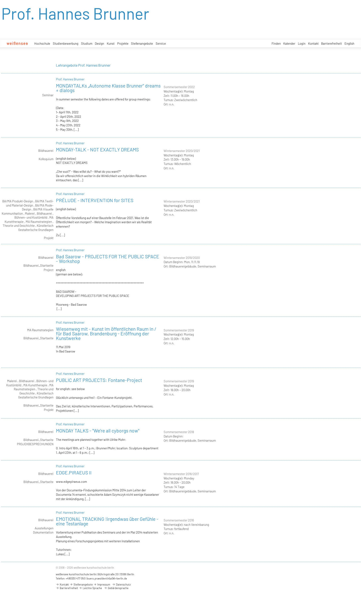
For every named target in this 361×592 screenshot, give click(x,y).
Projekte (122, 43)
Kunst (110, 43)
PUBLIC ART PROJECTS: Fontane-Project (99, 380)
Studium (86, 43)
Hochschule (42, 43)
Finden (276, 43)
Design (99, 43)
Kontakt (313, 43)
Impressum (103, 584)
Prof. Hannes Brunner (70, 79)
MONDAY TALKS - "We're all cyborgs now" (97, 431)
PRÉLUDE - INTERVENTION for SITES (94, 200)
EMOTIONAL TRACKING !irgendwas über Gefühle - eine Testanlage (107, 521)
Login (301, 43)
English (349, 43)
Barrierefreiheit (331, 43)
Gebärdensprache (117, 588)
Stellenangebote (142, 43)
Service (161, 43)
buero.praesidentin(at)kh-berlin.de (107, 578)
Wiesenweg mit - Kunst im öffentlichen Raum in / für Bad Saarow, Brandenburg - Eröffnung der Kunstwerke (106, 333)
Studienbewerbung (65, 43)
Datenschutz (123, 584)
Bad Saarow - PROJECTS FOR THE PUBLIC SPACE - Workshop (107, 259)
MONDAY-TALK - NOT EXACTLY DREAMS (97, 149)
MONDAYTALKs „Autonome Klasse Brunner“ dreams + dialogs (108, 88)
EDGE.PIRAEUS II (74, 472)
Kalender (289, 43)
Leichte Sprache (92, 588)
